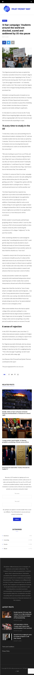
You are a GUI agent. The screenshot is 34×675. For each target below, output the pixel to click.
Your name (17, 493)
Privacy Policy (6, 651)
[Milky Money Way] (17, 9)
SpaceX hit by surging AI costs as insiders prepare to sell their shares (23, 636)
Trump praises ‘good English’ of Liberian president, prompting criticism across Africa (15, 441)
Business (6, 535)
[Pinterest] (15, 374)
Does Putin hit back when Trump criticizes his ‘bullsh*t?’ (15, 468)
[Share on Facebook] (4, 42)
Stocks (5, 544)
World (5, 20)
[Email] (18, 374)
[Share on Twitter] (9, 42)
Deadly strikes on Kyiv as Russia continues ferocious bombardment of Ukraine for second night (16, 413)
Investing (6, 540)
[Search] (31, 1)
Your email (17, 501)
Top (17, 671)
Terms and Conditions (8, 646)
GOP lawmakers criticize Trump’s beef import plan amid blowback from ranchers (23, 626)
